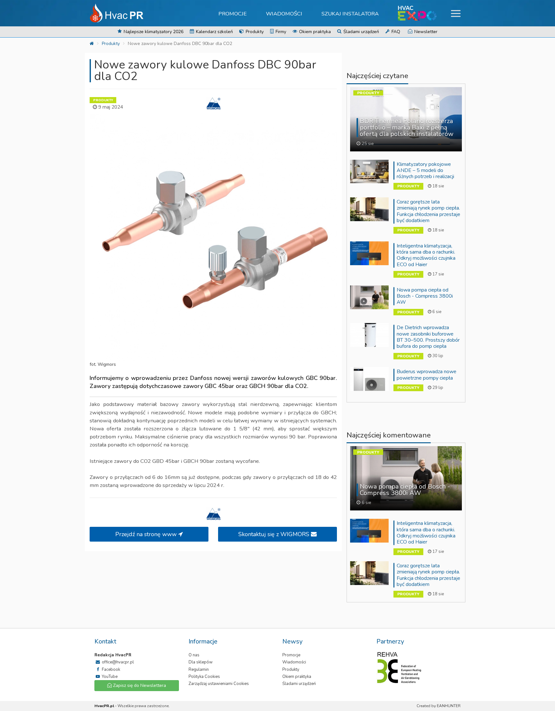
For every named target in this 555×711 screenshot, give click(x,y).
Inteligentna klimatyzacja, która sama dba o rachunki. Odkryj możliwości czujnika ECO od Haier (426, 255)
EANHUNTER (449, 705)
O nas (194, 655)
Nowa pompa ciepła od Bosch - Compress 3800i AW (425, 296)
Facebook (110, 669)
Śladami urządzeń (360, 32)
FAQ (395, 32)
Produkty (254, 32)
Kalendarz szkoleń (214, 32)
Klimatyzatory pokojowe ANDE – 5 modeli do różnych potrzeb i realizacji (425, 170)
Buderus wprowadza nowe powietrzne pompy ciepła (426, 374)
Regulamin (199, 669)
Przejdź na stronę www (146, 534)
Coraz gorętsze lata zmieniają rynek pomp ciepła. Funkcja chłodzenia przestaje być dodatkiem (428, 211)
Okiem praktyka (314, 32)
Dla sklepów (201, 662)
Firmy (280, 32)
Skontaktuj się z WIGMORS (274, 534)
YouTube (109, 677)
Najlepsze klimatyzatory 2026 (152, 32)
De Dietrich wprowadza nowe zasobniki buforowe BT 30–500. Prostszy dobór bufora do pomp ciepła (428, 337)
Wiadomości (284, 13)
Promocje (232, 13)
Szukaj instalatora (350, 13)
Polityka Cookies (204, 677)
